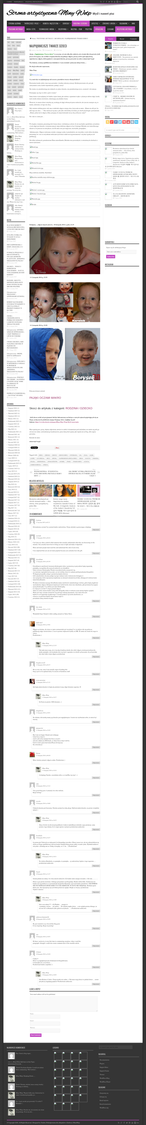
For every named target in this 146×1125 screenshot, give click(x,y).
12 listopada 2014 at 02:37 (43, 665)
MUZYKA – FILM (76, 29)
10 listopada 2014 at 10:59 (43, 919)
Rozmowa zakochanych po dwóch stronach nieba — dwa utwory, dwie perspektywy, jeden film (40, 502)
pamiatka (95, 458)
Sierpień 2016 (12, 529)
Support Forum (104, 1071)
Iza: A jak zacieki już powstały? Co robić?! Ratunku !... (16, 174)
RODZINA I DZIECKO (80, 23)
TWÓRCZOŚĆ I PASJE (31, 23)
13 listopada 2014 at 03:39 (43, 561)
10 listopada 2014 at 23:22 (43, 786)
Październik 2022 (13, 421)
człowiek (18, 42)
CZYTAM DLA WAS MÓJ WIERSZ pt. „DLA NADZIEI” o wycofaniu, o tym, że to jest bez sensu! (125, 88)
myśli (9, 73)
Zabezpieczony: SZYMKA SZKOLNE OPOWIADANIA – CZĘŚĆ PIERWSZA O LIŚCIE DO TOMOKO (16, 333)
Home (34, 38)
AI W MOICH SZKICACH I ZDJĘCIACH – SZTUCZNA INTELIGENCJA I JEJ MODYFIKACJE (126, 186)
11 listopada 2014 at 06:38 (43, 755)
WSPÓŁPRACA (18, 2)
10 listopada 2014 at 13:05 (49, 900)
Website (32, 1028)
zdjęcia (45, 464)
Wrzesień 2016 (12, 526)
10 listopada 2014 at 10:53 (43, 936)
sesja (9, 87)
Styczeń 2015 (12, 579)
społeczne (20, 87)
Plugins (102, 1063)
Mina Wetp (38, 50)
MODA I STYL (30, 29)
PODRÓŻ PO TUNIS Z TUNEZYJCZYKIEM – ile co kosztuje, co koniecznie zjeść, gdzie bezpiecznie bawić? (126, 46)
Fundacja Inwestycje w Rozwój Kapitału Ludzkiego (16, 53)
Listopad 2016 (12, 521)
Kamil (91, 455)
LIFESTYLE (94, 23)
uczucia (86, 461)
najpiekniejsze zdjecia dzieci (68, 458)
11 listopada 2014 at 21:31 (43, 682)
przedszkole (41, 461)
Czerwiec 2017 (12, 505)
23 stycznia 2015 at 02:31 (43, 522)
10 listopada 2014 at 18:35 (49, 820)
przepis (15, 80)
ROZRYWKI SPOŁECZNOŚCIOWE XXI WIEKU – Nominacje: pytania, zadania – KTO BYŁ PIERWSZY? (125, 69)
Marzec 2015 (12, 573)
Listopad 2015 (12, 552)
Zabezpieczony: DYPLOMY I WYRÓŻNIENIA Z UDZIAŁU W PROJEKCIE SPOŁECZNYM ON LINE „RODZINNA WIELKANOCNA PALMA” (16, 366)
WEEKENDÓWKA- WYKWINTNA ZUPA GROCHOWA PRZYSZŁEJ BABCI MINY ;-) (47, 473)
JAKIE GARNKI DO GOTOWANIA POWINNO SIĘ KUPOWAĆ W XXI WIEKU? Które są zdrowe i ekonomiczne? (126, 79)
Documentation (104, 1060)
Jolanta (38, 952)
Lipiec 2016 (12, 531)
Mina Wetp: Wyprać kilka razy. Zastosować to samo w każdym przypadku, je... (15, 161)
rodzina (10, 83)
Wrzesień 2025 (12, 413)
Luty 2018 (11, 489)
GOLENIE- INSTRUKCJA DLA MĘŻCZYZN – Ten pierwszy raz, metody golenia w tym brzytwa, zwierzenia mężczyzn (125, 58)
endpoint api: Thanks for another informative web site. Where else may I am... (16, 198)
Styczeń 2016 (12, 547)
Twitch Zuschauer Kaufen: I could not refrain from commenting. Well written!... (15, 128)
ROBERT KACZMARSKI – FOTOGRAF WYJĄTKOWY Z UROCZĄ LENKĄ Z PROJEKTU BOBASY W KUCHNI (16, 306)
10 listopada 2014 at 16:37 (43, 838)
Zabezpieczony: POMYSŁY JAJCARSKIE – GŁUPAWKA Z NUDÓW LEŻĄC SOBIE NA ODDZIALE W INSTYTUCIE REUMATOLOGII (16, 382)
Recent (122, 39)
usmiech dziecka (35, 464)
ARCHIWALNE (59, 38)
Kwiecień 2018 (13, 487)
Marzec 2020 (12, 455)
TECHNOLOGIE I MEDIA (46, 29)
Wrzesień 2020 (12, 450)
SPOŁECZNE (99, 29)
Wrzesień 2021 (12, 434)
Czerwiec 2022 (12, 426)
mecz (48, 458)
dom (13, 45)
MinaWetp (76, 1123)
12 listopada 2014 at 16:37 (49, 697)
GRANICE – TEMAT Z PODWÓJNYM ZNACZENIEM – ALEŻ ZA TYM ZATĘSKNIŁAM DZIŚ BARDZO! (15, 270)
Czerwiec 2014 (12, 597)
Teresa (38, 753)
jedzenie (10, 64)
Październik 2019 (13, 463)
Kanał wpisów (104, 1100)
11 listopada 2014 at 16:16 (49, 770)
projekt (10, 80)
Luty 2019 (11, 471)
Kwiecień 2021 (13, 437)
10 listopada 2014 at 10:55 (49, 975)
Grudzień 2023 (12, 416)
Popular (110, 39)
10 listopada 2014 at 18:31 (49, 856)
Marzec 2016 (12, 542)
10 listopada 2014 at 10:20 (43, 954)
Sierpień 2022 (12, 424)
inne (23, 60)
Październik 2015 (13, 555)
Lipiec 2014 (12, 594)
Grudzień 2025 (12, 411)
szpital (20, 90)
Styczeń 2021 (12, 442)
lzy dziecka (40, 458)
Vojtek (38, 872)
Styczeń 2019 (12, 474)
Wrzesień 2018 (12, 479)
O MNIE (9, 2)
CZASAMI (110, 29)
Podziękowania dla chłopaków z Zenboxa (59, 1123)
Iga (80, 455)
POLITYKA (88, 29)
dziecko (47, 455)
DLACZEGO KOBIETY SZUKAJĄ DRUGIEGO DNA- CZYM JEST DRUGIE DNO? (16, 227)
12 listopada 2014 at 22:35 (49, 645)
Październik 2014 (13, 586)
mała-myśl (39, 623)
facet (15, 49)
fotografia (73, 455)
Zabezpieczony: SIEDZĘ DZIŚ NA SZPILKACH (14, 355)
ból (8, 42)
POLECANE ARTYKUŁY (15, 29)
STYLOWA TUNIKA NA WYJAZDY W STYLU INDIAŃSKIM (14, 237)
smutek (14, 87)
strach (9, 90)
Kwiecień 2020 (13, 453)
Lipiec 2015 (12, 563)
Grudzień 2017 (12, 495)
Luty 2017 (11, 516)
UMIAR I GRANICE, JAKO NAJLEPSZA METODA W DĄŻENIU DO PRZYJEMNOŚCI (15, 345)
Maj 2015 (11, 568)
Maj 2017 (11, 508)
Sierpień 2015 (12, 560)
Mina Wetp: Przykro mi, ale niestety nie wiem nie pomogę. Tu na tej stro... (15, 186)
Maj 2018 (11, 484)
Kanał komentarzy (105, 1104)
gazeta (9, 57)
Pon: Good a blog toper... (18, 109)
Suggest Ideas (104, 1067)
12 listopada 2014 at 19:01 (43, 625)
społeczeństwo (52, 461)
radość (21, 80)
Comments (133, 39)
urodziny (16, 93)
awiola (38, 801)
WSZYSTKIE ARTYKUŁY (125, 29)
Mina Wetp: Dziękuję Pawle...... (18, 138)
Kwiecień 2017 (13, 510)
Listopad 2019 (12, 461)
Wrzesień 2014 (12, 589)
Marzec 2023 (12, 419)
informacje (17, 60)
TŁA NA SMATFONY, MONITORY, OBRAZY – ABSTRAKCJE (124, 195)
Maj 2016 (11, 537)
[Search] (137, 1)
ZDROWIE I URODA (108, 23)
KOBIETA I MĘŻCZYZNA (50, 23)
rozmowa (16, 83)
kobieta (16, 64)
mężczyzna (15, 73)
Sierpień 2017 (12, 503)
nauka (22, 73)
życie (20, 97)
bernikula (39, 836)
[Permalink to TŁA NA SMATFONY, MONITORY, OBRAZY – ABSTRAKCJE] (108, 199)
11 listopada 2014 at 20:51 (43, 713)
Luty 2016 (11, 545)
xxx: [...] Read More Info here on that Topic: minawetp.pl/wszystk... (21, 1063)
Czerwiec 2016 (12, 534)
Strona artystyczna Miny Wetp (49, 13)
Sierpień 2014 (12, 592)
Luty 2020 (11, 458)
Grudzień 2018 (12, 476)
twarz (69, 461)
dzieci (41, 455)
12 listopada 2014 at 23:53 (43, 609)
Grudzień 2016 (12, 518)
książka (16, 67)
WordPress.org (104, 1108)
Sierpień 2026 (12, 408)
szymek (62, 461)
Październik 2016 (13, 524)
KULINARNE (123, 23)
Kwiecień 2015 (13, 571)
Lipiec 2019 (12, 466)
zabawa (10, 97)
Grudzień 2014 (12, 581)
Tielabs (43, 1123)
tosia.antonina (40, 680)
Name (32, 1014)
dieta (9, 45)
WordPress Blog (105, 1078)
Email (32, 1021)
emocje (54, 455)
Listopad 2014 (12, 584)
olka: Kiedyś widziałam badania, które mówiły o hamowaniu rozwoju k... (15, 209)
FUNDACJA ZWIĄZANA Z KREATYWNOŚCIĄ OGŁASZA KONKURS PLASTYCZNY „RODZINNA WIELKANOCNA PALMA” (16, 256)
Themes (102, 1074)
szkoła (14, 90)
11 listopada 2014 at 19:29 (43, 730)
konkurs (10, 67)
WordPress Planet (105, 1082)
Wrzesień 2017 (12, 500)
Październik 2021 (13, 432)
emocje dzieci (63, 455)
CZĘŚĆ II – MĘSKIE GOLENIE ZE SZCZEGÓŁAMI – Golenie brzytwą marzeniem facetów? (124, 98)
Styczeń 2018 (12, 492)
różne (22, 83)
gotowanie (16, 57)
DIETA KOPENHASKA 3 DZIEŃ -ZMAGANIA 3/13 (15, 246)
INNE (133, 23)
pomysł (21, 77)
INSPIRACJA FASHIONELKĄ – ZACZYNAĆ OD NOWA (16, 394)
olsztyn (87, 458)
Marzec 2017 (12, 513)
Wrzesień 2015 (12, 558)
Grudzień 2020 (12, 445)
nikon (81, 458)
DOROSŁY (66, 23)
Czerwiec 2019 (12, 468)
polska (32, 461)
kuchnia (22, 67)
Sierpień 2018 (12, 482)
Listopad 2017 (12, 497)
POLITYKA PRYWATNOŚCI (34, 2)
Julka (85, 455)
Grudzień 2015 (12, 550)
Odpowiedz (96, 529)
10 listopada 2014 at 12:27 (43, 874)
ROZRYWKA (62, 29)
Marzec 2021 (12, 440)
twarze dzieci (77, 461)
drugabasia (39, 711)
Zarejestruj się (104, 1093)
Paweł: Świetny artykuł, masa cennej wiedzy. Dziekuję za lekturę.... (15, 149)
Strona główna (14, 23)
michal (54, 458)
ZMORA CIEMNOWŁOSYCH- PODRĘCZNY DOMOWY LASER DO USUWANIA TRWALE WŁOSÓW (15, 320)
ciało (13, 42)
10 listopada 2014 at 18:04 (43, 803)
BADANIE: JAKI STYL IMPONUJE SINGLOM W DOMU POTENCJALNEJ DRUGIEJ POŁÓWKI (15, 283)
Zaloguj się (103, 1097)
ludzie (32, 458)
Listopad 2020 (12, 447)
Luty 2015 (11, 576)
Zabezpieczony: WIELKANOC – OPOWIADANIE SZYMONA (15, 294)
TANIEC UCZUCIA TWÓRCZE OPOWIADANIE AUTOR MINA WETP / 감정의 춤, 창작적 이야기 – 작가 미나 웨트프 (88, 502)
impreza (10, 60)
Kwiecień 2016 (13, 539)
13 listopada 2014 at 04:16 (43, 538)
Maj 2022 (11, 429)
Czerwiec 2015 (12, 565)
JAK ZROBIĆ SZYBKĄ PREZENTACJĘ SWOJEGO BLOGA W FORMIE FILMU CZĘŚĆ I (82, 473)
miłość (22, 70)
